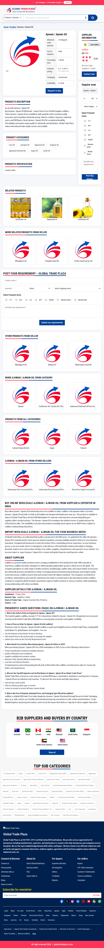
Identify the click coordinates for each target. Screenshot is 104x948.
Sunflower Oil (83, 219)
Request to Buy (54, 90)
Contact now (89, 74)
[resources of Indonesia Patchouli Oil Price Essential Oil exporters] (83, 395)
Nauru (6, 920)
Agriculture (8, 929)
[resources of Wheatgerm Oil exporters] (20, 249)
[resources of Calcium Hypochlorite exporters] (20, 436)
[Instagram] (72, 901)
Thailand (23, 915)
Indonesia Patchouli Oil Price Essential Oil (83, 406)
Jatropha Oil (24, 145)
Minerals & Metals (24, 934)
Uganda (56, 911)
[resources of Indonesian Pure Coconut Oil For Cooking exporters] (20, 478)
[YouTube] (88, 901)
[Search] (92, 18)
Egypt (64, 911)
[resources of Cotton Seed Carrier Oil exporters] (83, 249)
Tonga (81, 915)
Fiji (20, 920)
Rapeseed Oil (39, 145)
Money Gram (89, 153)
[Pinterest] (83, 901)
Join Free (67, 2)
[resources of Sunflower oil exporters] (20, 208)
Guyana (26, 920)
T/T (89, 121)
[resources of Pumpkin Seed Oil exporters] (52, 249)
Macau (74, 915)
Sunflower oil (21, 219)
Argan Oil (34, 151)
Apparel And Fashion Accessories (25, 929)
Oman (48, 915)
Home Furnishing (9, 934)
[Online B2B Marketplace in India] (23, 10)
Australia (14, 920)
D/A (89, 126)
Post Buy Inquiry (90, 177)
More (34, 934)
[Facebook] (61, 901)
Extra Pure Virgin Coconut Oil (83, 489)
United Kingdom (81, 911)
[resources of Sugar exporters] (52, 436)
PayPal (90, 140)
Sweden (70, 911)
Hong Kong (47, 911)
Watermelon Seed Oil (83, 365)
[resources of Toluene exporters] (83, 436)
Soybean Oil (54, 145)
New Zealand (89, 915)
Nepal (13, 911)
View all (52, 752)
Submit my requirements (52, 322)
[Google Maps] (94, 901)
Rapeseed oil (52, 219)
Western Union (90, 145)
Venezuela (51, 920)
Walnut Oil (52, 365)
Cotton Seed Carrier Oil (83, 261)
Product (13, 27)
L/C (88, 130)
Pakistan (55, 915)
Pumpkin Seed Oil (52, 261)
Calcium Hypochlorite (20, 448)
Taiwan (15, 915)
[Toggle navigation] (4, 10)
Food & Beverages (84, 929)
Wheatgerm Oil (20, 261)
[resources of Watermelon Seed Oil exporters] (83, 353)
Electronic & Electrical (67, 929)
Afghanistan (65, 915)
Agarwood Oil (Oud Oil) (17, 151)
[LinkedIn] (78, 901)
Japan (6, 911)
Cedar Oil (46, 151)
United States (30, 911)
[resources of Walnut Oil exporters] (52, 353)
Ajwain (20, 406)
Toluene (83, 448)
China (40, 911)
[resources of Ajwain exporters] (20, 395)
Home (6, 27)
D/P (89, 135)
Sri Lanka (20, 911)
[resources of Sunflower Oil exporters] (83, 208)
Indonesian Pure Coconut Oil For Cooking (21, 489)
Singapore (7, 915)
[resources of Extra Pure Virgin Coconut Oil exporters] (83, 478)
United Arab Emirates (36, 915)
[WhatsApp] (99, 901)
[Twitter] (67, 901)
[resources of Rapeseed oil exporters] (52, 208)
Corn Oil (12, 145)
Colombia (35, 920)
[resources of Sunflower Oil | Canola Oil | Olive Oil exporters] (52, 395)
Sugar (52, 448)
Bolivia (43, 920)
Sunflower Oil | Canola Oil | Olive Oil (52, 406)
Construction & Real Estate (48, 929)
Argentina (92, 911)
